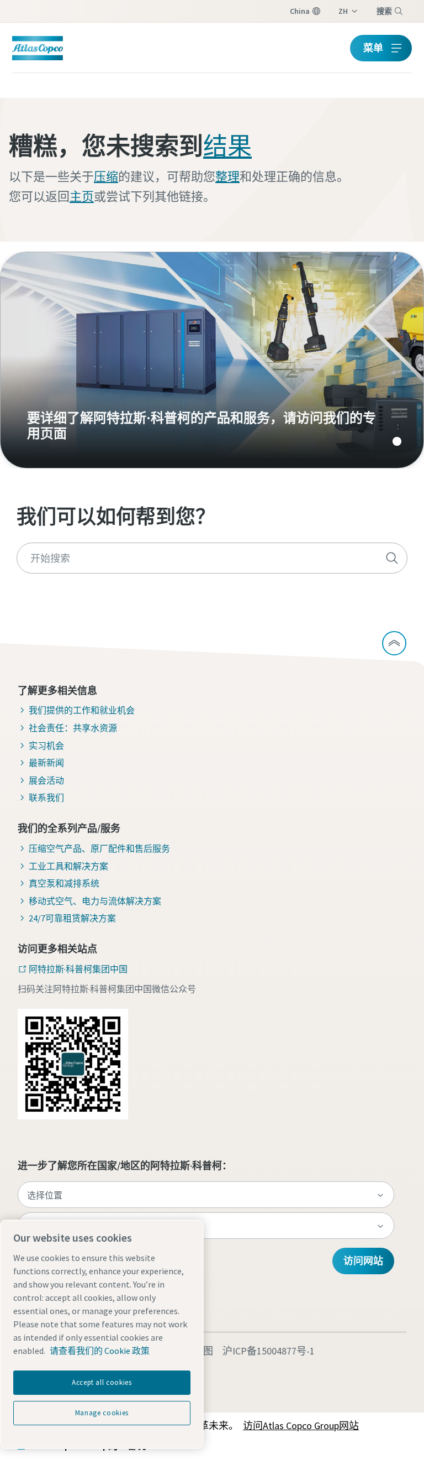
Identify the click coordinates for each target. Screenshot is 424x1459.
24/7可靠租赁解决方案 (72, 918)
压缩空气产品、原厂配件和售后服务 (99, 848)
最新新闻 (46, 762)
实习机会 (46, 745)
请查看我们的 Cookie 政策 (100, 1350)
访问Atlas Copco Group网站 (301, 1425)
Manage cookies (102, 1413)
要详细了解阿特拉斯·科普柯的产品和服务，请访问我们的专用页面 (212, 360)
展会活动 (46, 780)
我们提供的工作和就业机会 (82, 710)
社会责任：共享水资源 (73, 727)
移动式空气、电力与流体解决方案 (95, 900)
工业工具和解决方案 (68, 866)
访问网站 (363, 1260)
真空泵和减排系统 (64, 883)
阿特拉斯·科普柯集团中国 (78, 969)
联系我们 (46, 797)
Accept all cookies (102, 1382)
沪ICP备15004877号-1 (268, 1351)
